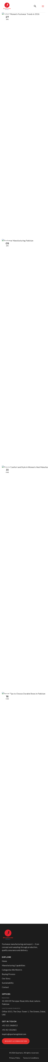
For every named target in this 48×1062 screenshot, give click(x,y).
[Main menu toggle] (42, 6)
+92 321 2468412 (10, 1025)
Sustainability (8, 983)
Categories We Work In (12, 970)
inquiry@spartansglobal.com (14, 1034)
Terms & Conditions (31, 1058)
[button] (35, 6)
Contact (5, 987)
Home (4, 961)
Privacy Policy (14, 1058)
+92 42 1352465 (9, 1030)
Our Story (6, 978)
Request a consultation (16, 1041)
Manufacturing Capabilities (13, 965)
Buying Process (8, 974)
